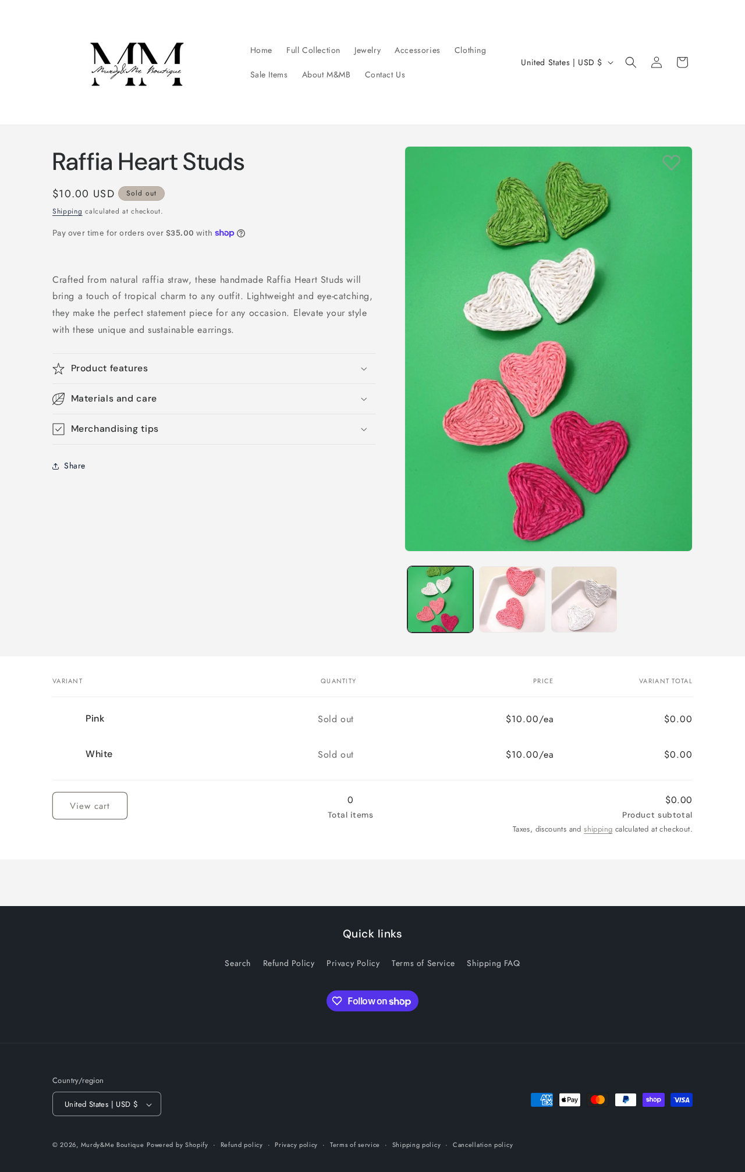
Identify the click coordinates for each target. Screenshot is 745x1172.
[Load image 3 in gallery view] (584, 599)
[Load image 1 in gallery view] (440, 599)
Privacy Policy (353, 962)
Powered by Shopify (177, 1145)
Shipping (67, 211)
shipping (598, 828)
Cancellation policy (483, 1145)
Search (238, 962)
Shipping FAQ (493, 962)
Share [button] (75, 465)
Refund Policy (289, 962)
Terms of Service (423, 962)
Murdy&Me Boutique (112, 1145)
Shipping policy (416, 1145)
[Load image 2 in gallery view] (512, 599)
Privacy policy (296, 1145)
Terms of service (355, 1145)
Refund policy (242, 1145)
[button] (631, 62)
